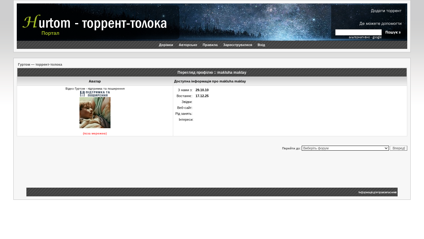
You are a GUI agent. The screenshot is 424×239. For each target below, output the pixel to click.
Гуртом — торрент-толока (40, 64)
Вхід (261, 45)
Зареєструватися (237, 45)
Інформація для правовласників (377, 192)
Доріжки (166, 45)
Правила (210, 45)
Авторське (188, 45)
